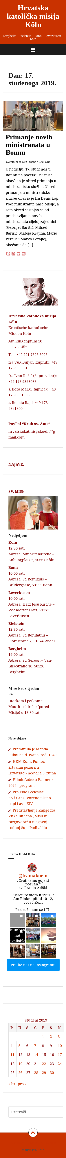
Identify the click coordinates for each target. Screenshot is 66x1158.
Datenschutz (35, 1142)
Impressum (17, 1142)
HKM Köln (44, 161)
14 (36, 1054)
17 (60, 1054)
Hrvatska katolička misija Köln (33, 16)
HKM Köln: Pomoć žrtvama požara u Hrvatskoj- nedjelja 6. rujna (32, 767)
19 (20, 1063)
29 (44, 1072)
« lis (11, 1083)
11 (12, 1054)
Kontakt (51, 1142)
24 (60, 1063)
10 (60, 1045)
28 (36, 1072)
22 (44, 1063)
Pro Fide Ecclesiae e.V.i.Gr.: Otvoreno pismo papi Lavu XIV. (29, 798)
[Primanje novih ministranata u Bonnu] (36, 121)
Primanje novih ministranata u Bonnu (29, 144)
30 (52, 1072)
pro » (22, 1083)
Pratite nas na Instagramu (33, 964)
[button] (17, 920)
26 (20, 1072)
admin (32, 161)
